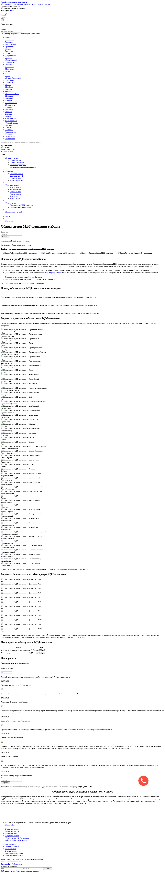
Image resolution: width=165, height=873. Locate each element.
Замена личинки (16, 196)
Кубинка (8, 107)
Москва (8, 38)
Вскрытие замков (16, 174)
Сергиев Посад (11, 118)
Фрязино (8, 125)
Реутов (8, 116)
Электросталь (10, 136)
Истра (7, 71)
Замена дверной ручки (14, 855)
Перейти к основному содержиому (14, 2)
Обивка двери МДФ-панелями (21, 205)
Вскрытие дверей (16, 176)
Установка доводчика (18, 165)
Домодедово (10, 62)
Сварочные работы (17, 162)
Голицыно (9, 51)
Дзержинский (10, 55)
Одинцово (9, 91)
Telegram (27, 859)
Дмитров (8, 58)
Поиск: (3, 29)
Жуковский (9, 64)
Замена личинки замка (14, 853)
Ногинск (8, 89)
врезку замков (55, 272)
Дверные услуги (11, 158)
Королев (8, 100)
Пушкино (9, 109)
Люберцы (9, 82)
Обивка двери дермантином (20, 207)
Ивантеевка (9, 69)
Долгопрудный (11, 60)
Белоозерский (10, 44)
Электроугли (10, 139)
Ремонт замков (15, 194)
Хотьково (9, 130)
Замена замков (15, 187)
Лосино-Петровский (13, 78)
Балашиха (9, 42)
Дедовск (8, 53)
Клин (12, 10)
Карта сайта (9, 825)
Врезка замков (15, 192)
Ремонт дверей (15, 160)
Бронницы (9, 46)
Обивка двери (10, 203)
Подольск (9, 96)
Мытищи (8, 85)
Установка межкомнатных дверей (23, 167)
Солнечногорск (11, 121)
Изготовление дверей (13, 212)
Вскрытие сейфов (16, 180)
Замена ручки (15, 198)
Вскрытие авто (15, 178)
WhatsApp (19, 859)
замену (45, 272)
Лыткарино (9, 80)
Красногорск (10, 105)
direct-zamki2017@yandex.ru (11, 864)
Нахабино (9, 87)
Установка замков (16, 189)
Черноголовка (10, 132)
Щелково (8, 134)
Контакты (9, 221)
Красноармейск (11, 103)
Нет (4, 17)
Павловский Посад (12, 94)
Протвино (9, 98)
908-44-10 (8, 149)
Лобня (7, 76)
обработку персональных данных (25, 871)
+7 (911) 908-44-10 (8, 859)
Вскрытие (9, 171)
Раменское (9, 114)
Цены (7, 216)
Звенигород (9, 67)
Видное (8, 49)
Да (2, 17)
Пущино (8, 112)
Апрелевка (9, 40)
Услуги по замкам (12, 185)
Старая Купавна (11, 123)
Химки (8, 127)
